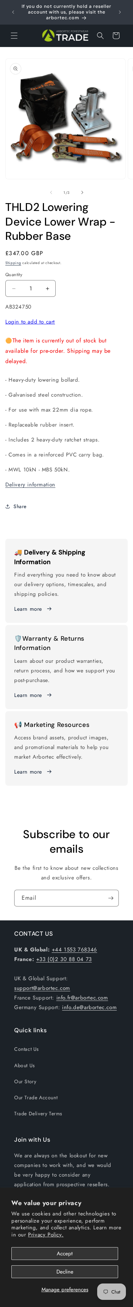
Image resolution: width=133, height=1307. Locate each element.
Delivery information (30, 485)
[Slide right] (82, 192)
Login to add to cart (30, 322)
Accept (65, 1253)
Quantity (13, 274)
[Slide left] (51, 192)
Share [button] (20, 506)
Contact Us (26, 1049)
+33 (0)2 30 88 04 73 (64, 959)
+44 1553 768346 (74, 950)
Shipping (13, 262)
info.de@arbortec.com (89, 1007)
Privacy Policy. (45, 1235)
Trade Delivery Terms (38, 1113)
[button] (14, 35)
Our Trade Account (35, 1097)
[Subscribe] (110, 898)
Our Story (25, 1081)
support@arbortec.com (42, 988)
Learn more (28, 609)
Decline (64, 1272)
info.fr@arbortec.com (82, 998)
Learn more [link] (28, 695)
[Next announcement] (120, 12)
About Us (24, 1065)
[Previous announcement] (13, 12)
